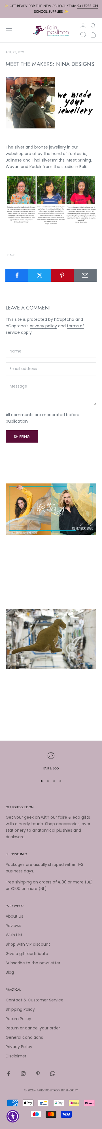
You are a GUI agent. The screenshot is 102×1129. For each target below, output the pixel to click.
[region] (51, 761)
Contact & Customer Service (34, 1000)
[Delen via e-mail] (85, 275)
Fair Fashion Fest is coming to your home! (50, 543)
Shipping (22, 436)
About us (14, 916)
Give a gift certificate (27, 953)
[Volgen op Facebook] (8, 1073)
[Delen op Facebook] (17, 275)
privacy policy (43, 326)
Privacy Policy (19, 1047)
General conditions (24, 1037)
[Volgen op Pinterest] (38, 1073)
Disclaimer (16, 1056)
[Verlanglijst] (83, 35)
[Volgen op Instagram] (23, 1073)
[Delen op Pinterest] (62, 275)
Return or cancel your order (33, 1028)
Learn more (17, 591)
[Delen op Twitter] (39, 275)
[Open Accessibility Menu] (13, 1116)
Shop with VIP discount (28, 944)
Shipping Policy (20, 1009)
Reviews (13, 925)
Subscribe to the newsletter (33, 963)
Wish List (14, 935)
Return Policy (18, 1019)
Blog (10, 972)
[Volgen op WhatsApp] (53, 1073)
